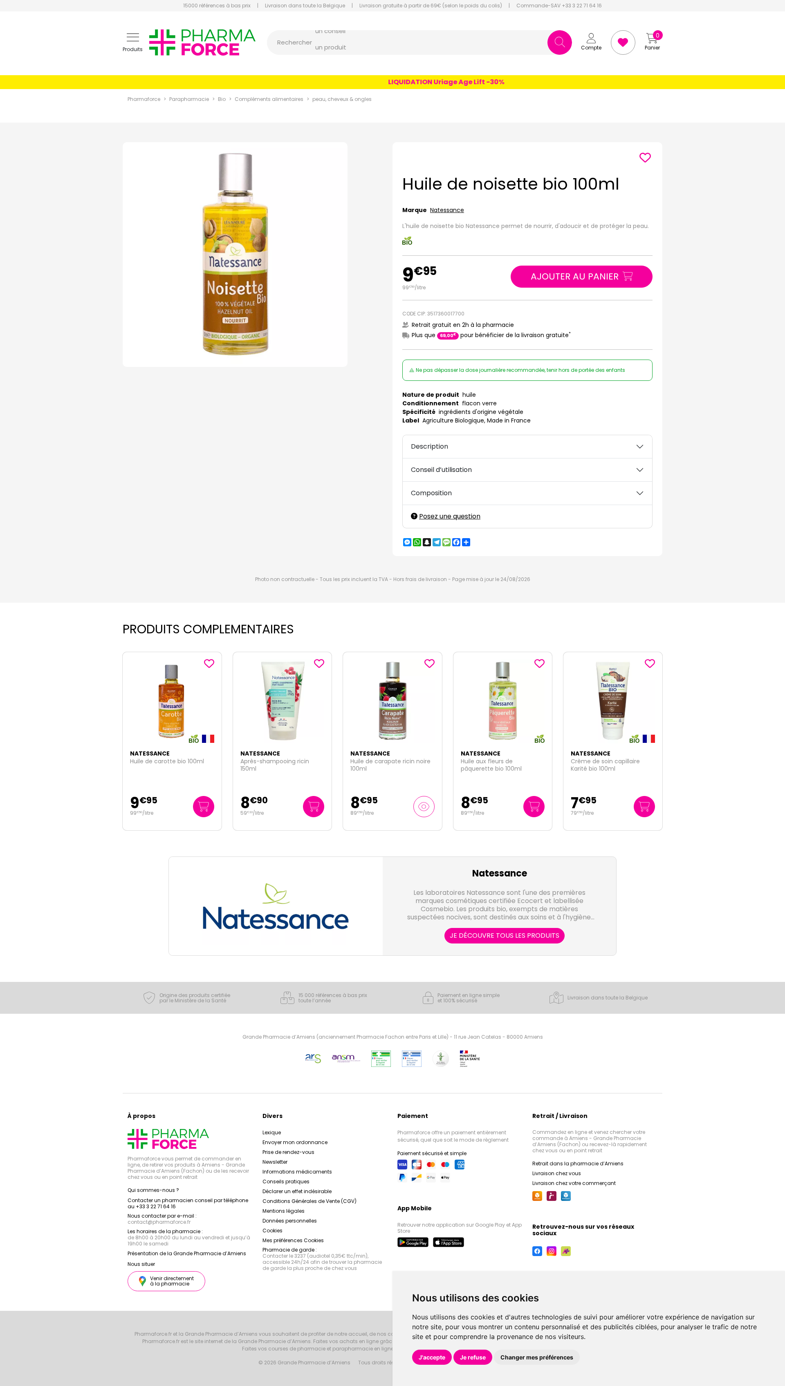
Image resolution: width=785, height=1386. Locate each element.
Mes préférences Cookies (293, 1240)
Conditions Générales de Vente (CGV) (309, 1201)
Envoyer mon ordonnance (294, 1142)
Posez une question (449, 516)
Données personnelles (289, 1221)
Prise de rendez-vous (288, 1152)
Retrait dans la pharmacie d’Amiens (578, 1163)
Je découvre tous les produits (504, 935)
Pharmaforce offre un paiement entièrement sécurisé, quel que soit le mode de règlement (453, 1136)
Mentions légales (283, 1211)
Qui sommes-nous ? (153, 1190)
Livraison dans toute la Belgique (305, 5)
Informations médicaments (297, 1172)
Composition (431, 493)
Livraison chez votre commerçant (574, 1183)
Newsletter (274, 1162)
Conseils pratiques (286, 1181)
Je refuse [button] (473, 1357)
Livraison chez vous (556, 1173)
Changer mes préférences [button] (536, 1357)
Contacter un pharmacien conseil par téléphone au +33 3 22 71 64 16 (188, 1203)
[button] (133, 42)
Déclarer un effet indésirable (297, 1191)
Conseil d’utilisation (441, 469)
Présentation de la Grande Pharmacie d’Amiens (187, 1253)
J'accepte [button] (432, 1357)
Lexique (271, 1132)
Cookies (272, 1230)
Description (429, 446)
